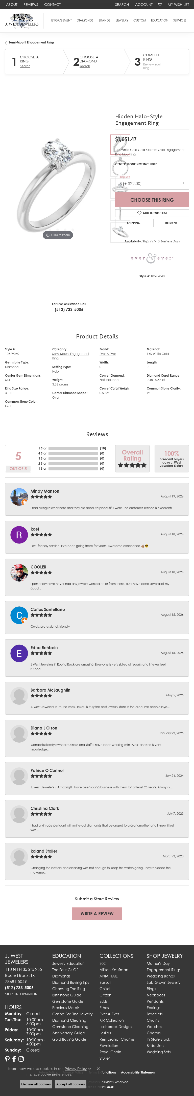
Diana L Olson (44, 727)
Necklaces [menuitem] (156, 995)
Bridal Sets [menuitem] (155, 1045)
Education (159, 20)
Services (179, 20)
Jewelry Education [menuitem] (68, 963)
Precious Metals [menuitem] (66, 1008)
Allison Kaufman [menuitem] (114, 970)
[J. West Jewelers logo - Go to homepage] (23, 21)
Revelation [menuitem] (109, 1045)
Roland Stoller (44, 851)
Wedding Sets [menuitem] (159, 1052)
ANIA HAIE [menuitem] (109, 976)
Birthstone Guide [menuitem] (66, 995)
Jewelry (122, 20)
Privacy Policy (76, 1069)
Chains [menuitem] (153, 1020)
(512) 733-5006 (69, 309)
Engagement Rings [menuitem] (164, 970)
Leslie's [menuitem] (105, 1033)
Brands (104, 20)
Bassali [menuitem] (105, 982)
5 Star (42, 448)
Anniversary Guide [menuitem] (68, 1033)
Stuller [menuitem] (105, 1058)
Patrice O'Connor (47, 770)
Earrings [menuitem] (153, 1008)
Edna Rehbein (44, 647)
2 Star (42, 463)
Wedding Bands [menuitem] (161, 976)
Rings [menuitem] (151, 989)
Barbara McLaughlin (50, 690)
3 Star (42, 458)
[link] (11, 4)
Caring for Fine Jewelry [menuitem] (72, 1014)
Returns (171, 223)
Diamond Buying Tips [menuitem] (70, 982)
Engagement (61, 20)
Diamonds (85, 20)
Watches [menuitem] (154, 1026)
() (103, 448)
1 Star (42, 468)
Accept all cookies (70, 1084)
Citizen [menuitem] (105, 995)
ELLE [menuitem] (103, 1001)
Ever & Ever (108, 354)
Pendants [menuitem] (155, 1001)
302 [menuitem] (103, 963)
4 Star (42, 453)
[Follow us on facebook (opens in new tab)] (14, 1059)
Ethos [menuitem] (104, 1008)
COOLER (38, 566)
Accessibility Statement (138, 1072)
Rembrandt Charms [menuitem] (117, 1039)
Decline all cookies (36, 1084)
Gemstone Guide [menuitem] (67, 1001)
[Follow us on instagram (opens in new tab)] (21, 1059)
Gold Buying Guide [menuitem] (69, 1039)
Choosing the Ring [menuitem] (68, 989)
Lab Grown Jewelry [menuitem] (164, 982)
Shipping (133, 223)
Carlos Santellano (48, 609)
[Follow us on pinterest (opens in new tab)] (7, 1059)
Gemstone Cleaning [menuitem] (70, 1026)
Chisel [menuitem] (105, 989)
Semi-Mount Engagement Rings (31, 42)
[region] (57, 188)
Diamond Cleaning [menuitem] (69, 1020)
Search (25, 66)
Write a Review (97, 913)
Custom (139, 20)
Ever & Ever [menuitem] (109, 1014)
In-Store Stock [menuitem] (158, 1039)
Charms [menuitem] (154, 1033)
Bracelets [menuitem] (155, 1014)
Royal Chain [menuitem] (110, 1052)
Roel (35, 529)
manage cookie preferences (49, 1074)
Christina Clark (45, 808)
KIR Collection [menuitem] (112, 1020)
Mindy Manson (45, 491)
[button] (121, 4)
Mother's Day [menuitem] (158, 963)
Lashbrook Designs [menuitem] (116, 1026)
